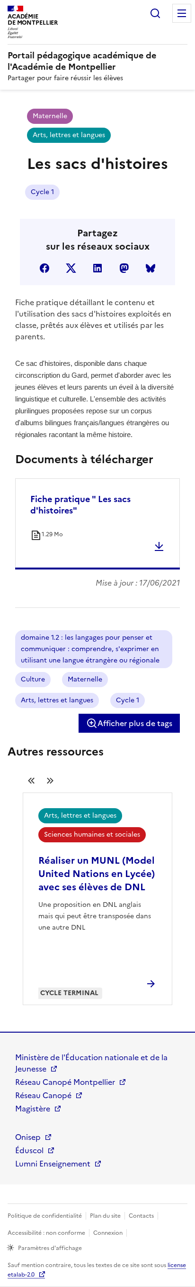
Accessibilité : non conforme (46, 1233)
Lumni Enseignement (52, 1163)
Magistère (32, 1108)
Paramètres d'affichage (50, 1248)
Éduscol (29, 1150)
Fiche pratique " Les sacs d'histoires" (80, 505)
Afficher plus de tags (135, 723)
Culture (33, 679)
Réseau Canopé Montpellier (65, 1082)
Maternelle (50, 116)
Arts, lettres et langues (69, 135)
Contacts (141, 1216)
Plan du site (105, 1216)
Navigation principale (181, 13)
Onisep (28, 1137)
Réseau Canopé (43, 1095)
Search (155, 13)
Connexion (108, 1233)
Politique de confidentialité (45, 1216)
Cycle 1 (42, 192)
